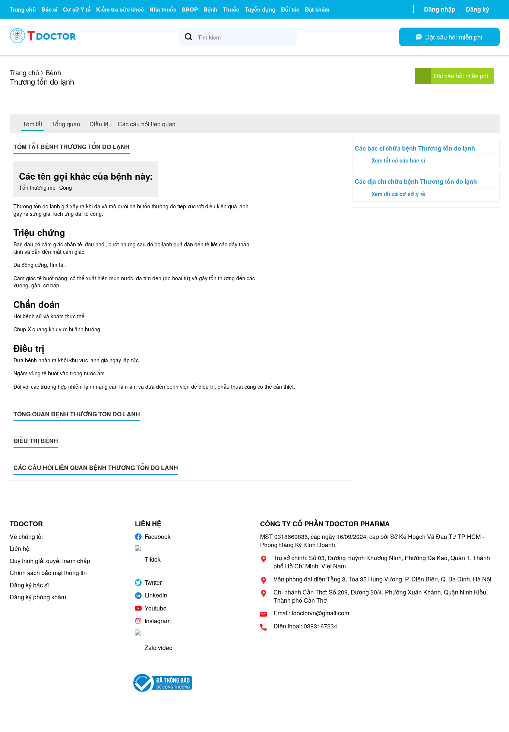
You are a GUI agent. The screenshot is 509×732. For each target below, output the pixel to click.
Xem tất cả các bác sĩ (398, 160)
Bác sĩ (49, 9)
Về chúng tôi (26, 536)
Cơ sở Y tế (77, 9)
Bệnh (210, 9)
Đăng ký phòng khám (38, 597)
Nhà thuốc (162, 9)
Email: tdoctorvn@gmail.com (311, 613)
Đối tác (290, 9)
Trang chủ (23, 9)
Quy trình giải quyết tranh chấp (50, 560)
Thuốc (231, 9)
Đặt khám (317, 9)
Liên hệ (19, 548)
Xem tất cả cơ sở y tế (398, 194)
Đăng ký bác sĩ (29, 585)
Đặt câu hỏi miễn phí (461, 76)
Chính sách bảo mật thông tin (48, 572)
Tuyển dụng (260, 9)
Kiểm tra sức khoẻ (120, 9)
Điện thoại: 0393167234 (305, 626)
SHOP (190, 9)
